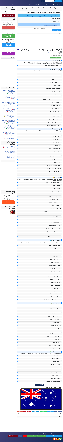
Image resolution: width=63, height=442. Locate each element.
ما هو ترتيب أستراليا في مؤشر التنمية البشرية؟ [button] (54, 125)
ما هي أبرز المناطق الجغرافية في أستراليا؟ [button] (55, 119)
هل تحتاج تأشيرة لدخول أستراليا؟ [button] (56, 313)
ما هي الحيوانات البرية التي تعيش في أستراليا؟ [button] (54, 369)
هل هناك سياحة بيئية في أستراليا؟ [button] (56, 296)
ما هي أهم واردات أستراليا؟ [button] (57, 188)
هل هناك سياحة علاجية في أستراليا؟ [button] (56, 282)
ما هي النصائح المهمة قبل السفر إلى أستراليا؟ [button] (54, 308)
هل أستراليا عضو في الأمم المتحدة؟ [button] (55, 378)
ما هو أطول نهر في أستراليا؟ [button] (57, 355)
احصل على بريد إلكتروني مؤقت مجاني (8, 202)
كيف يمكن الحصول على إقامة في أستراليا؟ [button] (54, 316)
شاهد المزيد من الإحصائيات (56, 30)
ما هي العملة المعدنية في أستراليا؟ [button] (56, 222)
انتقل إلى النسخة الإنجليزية (41, 435)
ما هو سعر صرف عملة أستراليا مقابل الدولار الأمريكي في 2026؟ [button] (51, 211)
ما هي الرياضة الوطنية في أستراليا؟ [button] (56, 328)
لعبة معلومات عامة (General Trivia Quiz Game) (8, 53)
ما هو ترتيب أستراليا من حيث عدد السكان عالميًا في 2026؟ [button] (52, 99)
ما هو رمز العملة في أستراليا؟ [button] (56, 79)
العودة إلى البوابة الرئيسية (31, 435)
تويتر (50, 411)
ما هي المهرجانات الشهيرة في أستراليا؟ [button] (55, 265)
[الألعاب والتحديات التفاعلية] (25, 4)
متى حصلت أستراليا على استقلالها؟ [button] (56, 116)
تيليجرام (35, 411)
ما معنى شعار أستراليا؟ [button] (57, 162)
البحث (43, 1)
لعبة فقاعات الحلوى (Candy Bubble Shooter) (8, 28)
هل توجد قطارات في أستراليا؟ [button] (56, 348)
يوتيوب (25, 435)
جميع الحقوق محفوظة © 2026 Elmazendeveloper (54, 435)
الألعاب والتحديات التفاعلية (30, 4)
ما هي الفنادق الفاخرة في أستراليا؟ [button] (56, 285)
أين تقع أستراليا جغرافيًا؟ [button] (57, 85)
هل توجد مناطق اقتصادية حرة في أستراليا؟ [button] (54, 236)
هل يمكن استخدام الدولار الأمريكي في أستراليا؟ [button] (54, 202)
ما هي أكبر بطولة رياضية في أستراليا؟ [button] (55, 333)
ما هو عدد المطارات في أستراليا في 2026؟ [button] (54, 339)
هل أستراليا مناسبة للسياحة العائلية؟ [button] (55, 279)
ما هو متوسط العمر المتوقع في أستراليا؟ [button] (55, 111)
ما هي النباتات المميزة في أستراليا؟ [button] (56, 372)
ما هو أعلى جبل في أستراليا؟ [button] (57, 361)
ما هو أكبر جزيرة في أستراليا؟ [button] (56, 375)
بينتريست (27, 411)
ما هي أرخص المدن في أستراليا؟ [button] (56, 288)
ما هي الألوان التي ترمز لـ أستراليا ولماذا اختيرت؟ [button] (54, 165)
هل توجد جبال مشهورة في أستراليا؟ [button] (55, 259)
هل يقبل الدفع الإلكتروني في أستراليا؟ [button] (55, 216)
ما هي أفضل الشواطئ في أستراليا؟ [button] (55, 253)
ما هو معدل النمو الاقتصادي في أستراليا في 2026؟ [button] (53, 182)
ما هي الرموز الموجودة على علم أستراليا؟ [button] (55, 148)
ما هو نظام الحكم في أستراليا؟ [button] (56, 102)
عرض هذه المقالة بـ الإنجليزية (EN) (55, 57)
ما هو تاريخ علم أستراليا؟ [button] (57, 151)
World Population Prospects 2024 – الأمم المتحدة (50, 25)
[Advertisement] (39, 41)
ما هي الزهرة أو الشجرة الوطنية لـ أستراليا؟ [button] (54, 171)
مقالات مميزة (59, 4)
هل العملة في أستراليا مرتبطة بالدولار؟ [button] (55, 208)
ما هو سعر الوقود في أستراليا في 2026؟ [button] (55, 219)
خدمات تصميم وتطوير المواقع (13, 435)
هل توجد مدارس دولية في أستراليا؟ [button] (56, 325)
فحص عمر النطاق (41, 4)
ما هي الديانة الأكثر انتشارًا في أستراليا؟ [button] (55, 105)
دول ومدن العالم (52, 4)
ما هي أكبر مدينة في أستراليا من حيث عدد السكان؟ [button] (53, 88)
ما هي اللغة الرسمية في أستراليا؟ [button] (56, 91)
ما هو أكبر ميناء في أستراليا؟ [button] (57, 342)
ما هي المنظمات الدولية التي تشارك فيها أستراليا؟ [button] (53, 381)
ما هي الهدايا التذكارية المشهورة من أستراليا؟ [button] (54, 276)
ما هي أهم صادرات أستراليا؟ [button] (57, 185)
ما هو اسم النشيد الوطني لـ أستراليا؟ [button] (55, 156)
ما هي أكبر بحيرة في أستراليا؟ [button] (56, 358)
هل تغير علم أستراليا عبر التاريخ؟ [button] (56, 142)
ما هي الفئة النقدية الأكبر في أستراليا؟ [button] (55, 199)
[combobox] (49, 1)
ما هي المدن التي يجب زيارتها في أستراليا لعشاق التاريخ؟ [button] (52, 299)
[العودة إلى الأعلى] (1, 440)
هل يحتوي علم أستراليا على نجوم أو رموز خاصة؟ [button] (54, 168)
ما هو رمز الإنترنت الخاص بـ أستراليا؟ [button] (55, 108)
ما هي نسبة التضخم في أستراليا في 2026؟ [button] (54, 213)
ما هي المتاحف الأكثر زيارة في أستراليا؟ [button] (55, 268)
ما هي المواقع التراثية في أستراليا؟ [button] (56, 256)
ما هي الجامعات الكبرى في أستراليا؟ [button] (55, 319)
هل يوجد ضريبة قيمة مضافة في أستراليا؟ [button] (55, 225)
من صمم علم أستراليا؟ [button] (57, 145)
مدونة (46, 4)
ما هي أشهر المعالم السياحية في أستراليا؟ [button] (55, 245)
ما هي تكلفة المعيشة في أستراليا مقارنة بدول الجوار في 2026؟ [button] (51, 228)
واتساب (43, 411)
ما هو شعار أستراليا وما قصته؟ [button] (56, 159)
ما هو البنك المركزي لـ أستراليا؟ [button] (56, 205)
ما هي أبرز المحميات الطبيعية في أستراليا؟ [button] (55, 364)
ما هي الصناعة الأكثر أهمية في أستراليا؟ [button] (55, 196)
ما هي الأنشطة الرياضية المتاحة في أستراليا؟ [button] (54, 293)
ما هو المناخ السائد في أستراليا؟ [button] (56, 96)
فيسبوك (58, 411)
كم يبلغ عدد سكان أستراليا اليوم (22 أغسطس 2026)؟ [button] (53, 65)
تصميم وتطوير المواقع (8, 15)
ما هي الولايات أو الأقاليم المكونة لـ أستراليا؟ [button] (54, 122)
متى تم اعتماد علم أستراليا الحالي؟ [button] (56, 139)
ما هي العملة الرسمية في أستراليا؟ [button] (56, 76)
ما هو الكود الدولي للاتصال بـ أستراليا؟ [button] (55, 82)
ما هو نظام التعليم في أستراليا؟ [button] (56, 322)
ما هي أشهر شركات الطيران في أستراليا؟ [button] (55, 345)
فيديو (36, 4)
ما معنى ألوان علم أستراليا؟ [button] (57, 136)
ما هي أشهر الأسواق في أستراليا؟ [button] (56, 273)
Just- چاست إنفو (58, 1)
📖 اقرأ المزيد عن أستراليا (39, 384)
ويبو (20, 411)
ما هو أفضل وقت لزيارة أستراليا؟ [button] (56, 248)
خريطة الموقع (14, 4)
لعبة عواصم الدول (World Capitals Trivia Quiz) (8, 45)
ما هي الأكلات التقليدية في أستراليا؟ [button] (56, 262)
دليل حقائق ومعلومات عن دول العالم (52, 52)
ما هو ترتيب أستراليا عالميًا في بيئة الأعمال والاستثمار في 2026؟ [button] (51, 233)
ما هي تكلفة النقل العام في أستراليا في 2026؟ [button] (54, 336)
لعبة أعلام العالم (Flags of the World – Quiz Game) (8, 36)
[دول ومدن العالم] (49, 4)
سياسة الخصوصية (20, 4)
